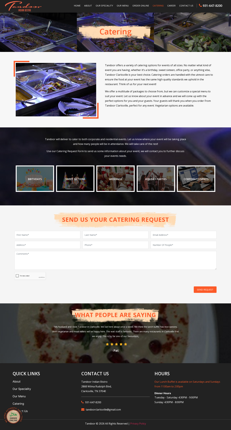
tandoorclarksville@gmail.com (103, 409)
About (88, 5)
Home (77, 5)
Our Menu (123, 5)
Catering (158, 5)
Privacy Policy (138, 423)
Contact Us (186, 5)
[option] (116, 339)
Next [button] (187, 331)
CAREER (171, 5)
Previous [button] (41, 331)
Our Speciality (104, 5)
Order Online (140, 5)
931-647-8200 (212, 5)
